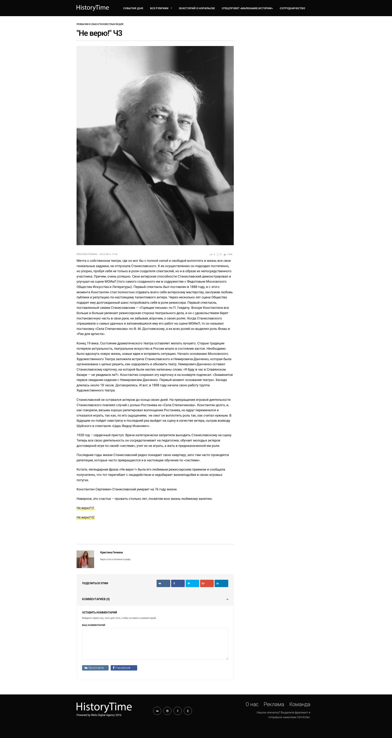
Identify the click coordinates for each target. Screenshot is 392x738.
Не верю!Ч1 (86, 508)
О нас (252, 704)
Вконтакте (96, 668)
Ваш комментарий (93, 625)
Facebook (123, 668)
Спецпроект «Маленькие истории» (247, 8)
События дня (133, 8)
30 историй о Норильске (197, 8)
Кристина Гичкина (87, 254)
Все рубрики (159, 8)
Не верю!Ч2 (86, 517)
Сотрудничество (292, 8)
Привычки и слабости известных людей (100, 24)
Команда (299, 704)
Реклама (274, 704)
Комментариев (96, 599)
